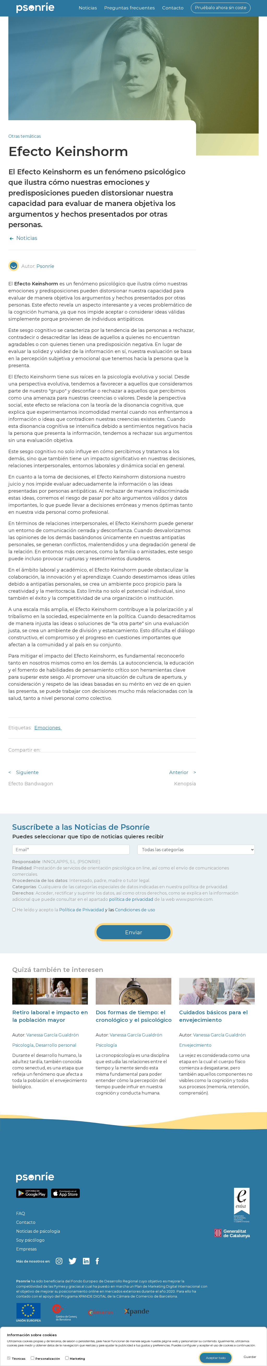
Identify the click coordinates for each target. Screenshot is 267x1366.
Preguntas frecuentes (129, 7)
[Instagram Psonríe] (59, 1261)
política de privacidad (131, 899)
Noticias (88, 7)
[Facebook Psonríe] (97, 1261)
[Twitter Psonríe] (73, 1261)
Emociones (48, 728)
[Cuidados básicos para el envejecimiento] (217, 995)
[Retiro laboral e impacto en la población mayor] (50, 995)
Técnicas (19, 1359)
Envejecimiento (195, 1045)
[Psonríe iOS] (66, 1192)
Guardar (250, 1357)
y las (86, 909)
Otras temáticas (24, 136)
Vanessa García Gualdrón (52, 1035)
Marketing (77, 1359)
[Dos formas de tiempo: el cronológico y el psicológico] (133, 995)
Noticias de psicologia (38, 1231)
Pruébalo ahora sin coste (220, 7)
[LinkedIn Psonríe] (86, 1261)
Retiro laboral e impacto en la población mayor (50, 1016)
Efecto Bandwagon (30, 784)
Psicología (23, 1045)
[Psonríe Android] (33, 1192)
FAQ (20, 1213)
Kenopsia (185, 784)
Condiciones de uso (135, 909)
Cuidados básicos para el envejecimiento (213, 1016)
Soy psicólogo (30, 1240)
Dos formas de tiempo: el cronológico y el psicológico (134, 1016)
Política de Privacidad (81, 909)
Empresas (26, 1249)
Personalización (47, 1359)
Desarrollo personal (55, 1045)
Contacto (173, 7)
